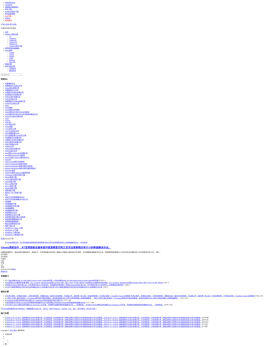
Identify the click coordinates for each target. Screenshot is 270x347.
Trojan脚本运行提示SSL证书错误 (17, 112)
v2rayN (7, 120)
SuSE (11, 58)
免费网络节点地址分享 (13, 86)
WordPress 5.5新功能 (12, 232)
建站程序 (12, 71)
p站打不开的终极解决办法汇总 (16, 199)
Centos (11, 54)
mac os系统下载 (10, 186)
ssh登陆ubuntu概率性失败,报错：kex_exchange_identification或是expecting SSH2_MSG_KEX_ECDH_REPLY (124, 283)
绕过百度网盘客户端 (12, 224)
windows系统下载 (15, 46)
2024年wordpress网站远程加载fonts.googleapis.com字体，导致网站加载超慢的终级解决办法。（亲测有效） (125, 305)
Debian (11, 56)
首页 (6, 32)
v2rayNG (8, 122)
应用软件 (12, 68)
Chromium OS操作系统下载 (15, 175)
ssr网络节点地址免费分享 (14, 92)
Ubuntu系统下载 (11, 188)
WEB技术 (8, 5)
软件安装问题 (10, 66)
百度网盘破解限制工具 (13, 219)
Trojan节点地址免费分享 (14, 116)
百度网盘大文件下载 (12, 215)
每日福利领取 (10, 14)
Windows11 (13, 44)
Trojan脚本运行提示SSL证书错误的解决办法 (21, 114)
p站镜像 (8, 201)
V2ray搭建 (9, 126)
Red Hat (12, 60)
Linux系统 (8, 50)
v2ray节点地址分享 (12, 131)
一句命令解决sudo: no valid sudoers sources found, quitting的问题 (76, 280)
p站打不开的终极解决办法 (14, 197)
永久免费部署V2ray (12, 133)
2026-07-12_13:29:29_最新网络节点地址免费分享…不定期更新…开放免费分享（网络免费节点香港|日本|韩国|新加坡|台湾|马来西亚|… (153, 324)
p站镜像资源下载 (11, 210)
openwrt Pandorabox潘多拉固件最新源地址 (20, 168)
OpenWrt (8, 160)
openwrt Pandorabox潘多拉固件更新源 (18, 166)
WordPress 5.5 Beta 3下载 (14, 228)
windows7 (12, 38)
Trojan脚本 (9, 107)
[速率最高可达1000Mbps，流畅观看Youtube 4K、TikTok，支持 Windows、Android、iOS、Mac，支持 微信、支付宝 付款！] (49, 309)
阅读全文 (4, 271)
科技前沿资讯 (10, 3)
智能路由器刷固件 (12, 7)
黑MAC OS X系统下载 (13, 193)
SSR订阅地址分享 (11, 144)
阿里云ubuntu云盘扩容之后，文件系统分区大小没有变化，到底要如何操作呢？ (95, 285)
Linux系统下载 (10, 181)
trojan (7, 105)
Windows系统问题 (11, 34)
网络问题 (8, 64)
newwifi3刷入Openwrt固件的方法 (17, 157)
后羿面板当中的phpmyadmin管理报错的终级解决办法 (65, 302)
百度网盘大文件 (11, 212)
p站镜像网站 (9, 208)
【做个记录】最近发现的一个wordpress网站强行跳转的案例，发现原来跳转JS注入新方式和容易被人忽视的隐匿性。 (136, 298)
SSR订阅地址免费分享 (13, 142)
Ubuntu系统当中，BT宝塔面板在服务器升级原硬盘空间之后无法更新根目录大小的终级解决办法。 (56, 247)
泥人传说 (12, 24)
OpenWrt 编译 (10, 170)
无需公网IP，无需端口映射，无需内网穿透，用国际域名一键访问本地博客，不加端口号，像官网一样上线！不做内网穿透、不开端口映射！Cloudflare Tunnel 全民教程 (193, 296)
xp (10, 36)
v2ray (7, 118)
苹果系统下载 (10, 190)
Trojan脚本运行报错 (12, 110)
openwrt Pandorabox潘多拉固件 (16, 164)
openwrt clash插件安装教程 (14, 162)
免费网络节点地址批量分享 (15, 101)
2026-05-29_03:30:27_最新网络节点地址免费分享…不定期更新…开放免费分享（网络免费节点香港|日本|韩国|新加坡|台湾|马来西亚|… (153, 318)
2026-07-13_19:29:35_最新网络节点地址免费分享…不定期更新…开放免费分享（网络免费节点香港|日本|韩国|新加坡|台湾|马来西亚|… (153, 326)
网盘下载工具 (10, 226)
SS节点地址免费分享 (12, 97)
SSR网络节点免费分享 (13, 94)
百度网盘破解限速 (12, 221)
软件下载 (8, 9)
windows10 (13, 42)
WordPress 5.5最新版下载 (14, 235)
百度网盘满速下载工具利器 (15, 217)
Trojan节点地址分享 (12, 103)
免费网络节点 (10, 83)
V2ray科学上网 (10, 129)
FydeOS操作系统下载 (13, 179)
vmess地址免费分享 (12, 88)
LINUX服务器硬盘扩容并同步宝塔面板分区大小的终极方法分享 (78, 287)
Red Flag (12, 62)
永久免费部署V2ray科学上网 (15, 135)
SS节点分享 (9, 146)
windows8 (12, 40)
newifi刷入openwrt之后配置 (15, 155)
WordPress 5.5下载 (11, 230)
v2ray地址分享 (10, 124)
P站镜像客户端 (10, 204)
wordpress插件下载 (12, 11)
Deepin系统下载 (11, 177)
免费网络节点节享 (12, 90)
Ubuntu (11, 52)
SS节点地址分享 (11, 99)
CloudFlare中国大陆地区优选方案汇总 (49, 300)
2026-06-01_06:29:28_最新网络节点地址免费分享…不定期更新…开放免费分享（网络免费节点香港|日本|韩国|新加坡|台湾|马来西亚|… (153, 320)
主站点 (7, 18)
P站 (6, 195)
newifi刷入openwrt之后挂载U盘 (16, 153)
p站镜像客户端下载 (12, 206)
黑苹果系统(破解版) (12, 48)
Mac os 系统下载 (11, 184)
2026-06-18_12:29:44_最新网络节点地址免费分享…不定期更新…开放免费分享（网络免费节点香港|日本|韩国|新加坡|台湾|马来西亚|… (153, 322)
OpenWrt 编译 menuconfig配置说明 (17, 173)
